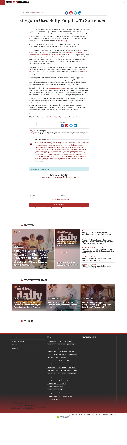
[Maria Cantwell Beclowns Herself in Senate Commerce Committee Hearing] (67, 259)
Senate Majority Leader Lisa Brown (48, 55)
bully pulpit (64, 40)
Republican (59, 370)
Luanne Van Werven (69, 364)
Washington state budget (54, 380)
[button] (14, 297)
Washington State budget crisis (78, 133)
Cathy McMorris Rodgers (54, 348)
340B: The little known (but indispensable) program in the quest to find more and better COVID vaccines (98, 251)
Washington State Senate (54, 396)
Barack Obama (51, 344)
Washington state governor (70, 380)
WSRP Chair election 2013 (54, 399)
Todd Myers (51, 376)
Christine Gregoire (52, 351)
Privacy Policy (15, 338)
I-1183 (67, 360)
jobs (49, 364)
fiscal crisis (51, 357)
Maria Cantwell (51, 367)
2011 (60, 341)
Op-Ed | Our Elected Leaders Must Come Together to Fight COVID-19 (96, 259)
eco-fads (71, 351)
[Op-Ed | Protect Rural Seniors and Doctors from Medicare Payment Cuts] (63, 297)
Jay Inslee (74, 360)
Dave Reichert (63, 351)
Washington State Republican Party (57, 393)
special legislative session (57, 133)
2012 (64, 341)
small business (51, 373)
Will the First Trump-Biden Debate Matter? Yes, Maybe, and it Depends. (97, 267)
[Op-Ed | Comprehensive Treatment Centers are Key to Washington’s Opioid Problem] (29, 297)
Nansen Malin (23, 232)
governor (63, 357)
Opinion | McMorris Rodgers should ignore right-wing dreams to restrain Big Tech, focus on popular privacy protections (98, 241)
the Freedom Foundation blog (51, 117)
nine (30, 36)
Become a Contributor (18, 341)
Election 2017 (72, 354)
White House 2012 (67, 396)
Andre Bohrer (76, 117)
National (18, 246)
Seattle (75, 370)
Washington (42, 131)
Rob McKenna (67, 370)
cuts (30, 72)
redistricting (51, 370)
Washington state (60, 376)
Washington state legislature (55, 386)
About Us (14, 345)
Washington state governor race (56, 383)
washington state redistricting (55, 389)
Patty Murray (72, 367)
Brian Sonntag (61, 344)
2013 (69, 341)
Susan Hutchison (72, 373)
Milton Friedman (62, 367)
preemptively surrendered (57, 88)
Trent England (29, 12)
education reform (52, 354)
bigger (84, 72)
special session (62, 373)
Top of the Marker (93, 229)
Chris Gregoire (41, 133)
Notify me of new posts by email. (60, 199)
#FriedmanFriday (52, 341)
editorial (32, 103)
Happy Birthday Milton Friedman (56, 360)
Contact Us (14, 348)
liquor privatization (57, 364)
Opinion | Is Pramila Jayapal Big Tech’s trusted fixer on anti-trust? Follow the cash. (97, 233)
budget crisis (70, 344)
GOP (57, 357)
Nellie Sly (64, 252)
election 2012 (62, 354)
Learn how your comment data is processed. (70, 208)
